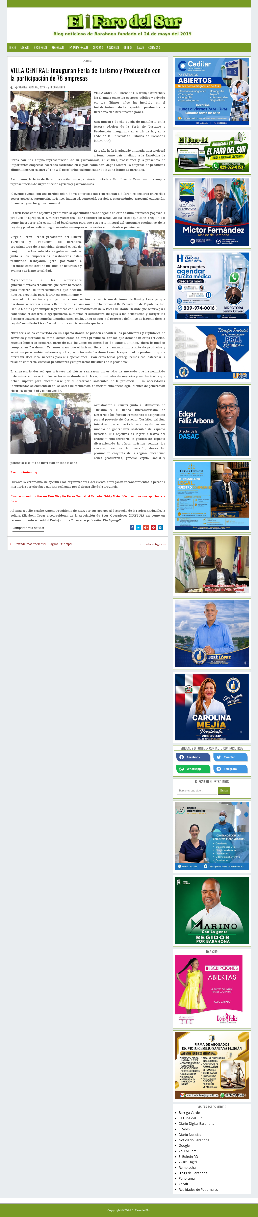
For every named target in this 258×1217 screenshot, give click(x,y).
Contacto (154, 47)
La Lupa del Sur (190, 1118)
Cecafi (183, 1184)
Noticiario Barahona (194, 1140)
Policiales (113, 47)
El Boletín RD (188, 1156)
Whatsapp (194, 769)
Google (184, 1145)
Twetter (229, 757)
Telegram (230, 769)
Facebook (193, 757)
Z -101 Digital (188, 1162)
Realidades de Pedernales (198, 1189)
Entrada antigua (150, 544)
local (89, 61)
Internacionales (78, 47)
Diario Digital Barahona (196, 1123)
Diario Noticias (190, 1134)
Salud (140, 47)
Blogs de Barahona (193, 1173)
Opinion (128, 47)
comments (57, 87)
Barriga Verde (189, 1112)
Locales (25, 47)
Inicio (12, 47)
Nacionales (40, 47)
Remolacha (187, 1167)
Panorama (187, 1178)
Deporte (98, 47)
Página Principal (60, 544)
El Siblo (184, 1129)
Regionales (58, 47)
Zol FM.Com (188, 1151)
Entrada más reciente (29, 544)
